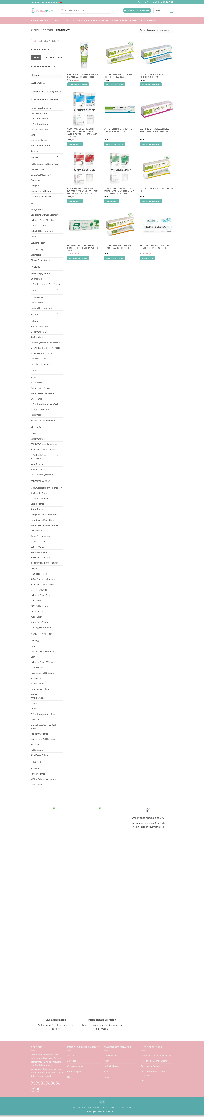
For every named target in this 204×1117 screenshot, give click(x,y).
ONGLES (35, 236)
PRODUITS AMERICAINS (37, 696)
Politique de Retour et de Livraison (153, 1073)
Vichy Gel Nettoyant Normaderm (46, 487)
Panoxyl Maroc (38, 773)
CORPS (65, 20)
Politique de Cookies (151, 1066)
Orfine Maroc (37, 530)
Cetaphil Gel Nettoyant (42, 231)
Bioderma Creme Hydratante (44, 525)
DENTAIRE (48, 30)
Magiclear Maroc (39, 573)
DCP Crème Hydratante (42, 474)
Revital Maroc (37, 337)
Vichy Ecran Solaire (40, 409)
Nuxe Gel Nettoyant (40, 364)
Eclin (33, 656)
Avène (33, 433)
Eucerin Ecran (37, 297)
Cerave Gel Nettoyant (41, 190)
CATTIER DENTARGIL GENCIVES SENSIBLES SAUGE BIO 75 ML (118, 246)
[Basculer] (57, 156)
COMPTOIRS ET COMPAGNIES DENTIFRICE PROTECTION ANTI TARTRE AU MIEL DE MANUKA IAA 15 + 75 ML (83, 133)
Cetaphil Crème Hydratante (44, 514)
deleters (34, 150)
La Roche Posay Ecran (41, 595)
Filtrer (36, 57)
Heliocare (35, 321)
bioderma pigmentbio (41, 273)
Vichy (33, 377)
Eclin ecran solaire (39, 326)
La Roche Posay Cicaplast (43, 220)
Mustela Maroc (38, 469)
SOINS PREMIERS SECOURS (44, 563)
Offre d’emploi (74, 1071)
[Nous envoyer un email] (164, 2)
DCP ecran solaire (39, 129)
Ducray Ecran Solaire (40, 388)
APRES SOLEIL (38, 611)
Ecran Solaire (91, 20)
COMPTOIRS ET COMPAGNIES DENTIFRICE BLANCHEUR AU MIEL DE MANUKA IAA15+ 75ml (119, 191)
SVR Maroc (36, 600)
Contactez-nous (149, 20)
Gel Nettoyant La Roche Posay (45, 164)
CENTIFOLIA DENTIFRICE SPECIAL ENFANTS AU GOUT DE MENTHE (82, 75)
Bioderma (35, 180)
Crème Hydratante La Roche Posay (44, 726)
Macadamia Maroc (39, 622)
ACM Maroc (36, 382)
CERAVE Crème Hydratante (44, 444)
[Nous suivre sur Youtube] (172, 2)
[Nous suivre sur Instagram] (153, 2)
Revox (33, 708)
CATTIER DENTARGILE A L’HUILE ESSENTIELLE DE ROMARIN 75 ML (155, 130)
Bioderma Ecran (38, 331)
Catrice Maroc (37, 546)
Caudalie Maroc (38, 358)
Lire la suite (75, 144)
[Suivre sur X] (159, 2)
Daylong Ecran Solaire (41, 627)
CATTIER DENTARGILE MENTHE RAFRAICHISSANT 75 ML (118, 130)
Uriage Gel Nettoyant (41, 174)
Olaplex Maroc (38, 169)
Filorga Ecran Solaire (40, 260)
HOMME (105, 20)
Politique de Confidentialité (154, 1060)
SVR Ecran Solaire (39, 552)
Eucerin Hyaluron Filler (41, 353)
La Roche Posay (38, 242)
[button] (137, 10)
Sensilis (34, 134)
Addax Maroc (37, 509)
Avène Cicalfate (38, 541)
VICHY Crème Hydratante (43, 779)
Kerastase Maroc (39, 225)
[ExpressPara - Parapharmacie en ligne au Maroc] (42, 10)
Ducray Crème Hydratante (43, 651)
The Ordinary (37, 249)
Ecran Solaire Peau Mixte (42, 584)
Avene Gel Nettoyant (41, 536)
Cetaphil (35, 185)
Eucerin (34, 314)
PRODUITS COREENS (41, 634)
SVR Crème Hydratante (42, 145)
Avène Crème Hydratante (43, 579)
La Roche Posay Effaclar (42, 662)
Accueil (34, 20)
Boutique (45, 20)
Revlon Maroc (37, 683)
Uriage (34, 646)
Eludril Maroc (37, 278)
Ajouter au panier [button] (78, 84)
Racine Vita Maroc (39, 733)
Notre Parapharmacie (41, 107)
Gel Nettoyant (37, 749)
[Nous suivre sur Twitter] (161, 2)
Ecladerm (35, 768)
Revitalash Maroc (39, 493)
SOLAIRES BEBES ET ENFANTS (45, 348)
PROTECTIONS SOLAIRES (38, 456)
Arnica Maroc (37, 667)
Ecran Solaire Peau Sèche (42, 520)
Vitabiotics (36, 678)
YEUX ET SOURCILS (40, 557)
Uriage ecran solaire (40, 689)
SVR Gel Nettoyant (40, 118)
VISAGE (54, 20)
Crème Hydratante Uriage (43, 714)
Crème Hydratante (39, 124)
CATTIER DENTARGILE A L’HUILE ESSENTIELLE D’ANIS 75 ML (118, 75)
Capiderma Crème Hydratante (45, 214)
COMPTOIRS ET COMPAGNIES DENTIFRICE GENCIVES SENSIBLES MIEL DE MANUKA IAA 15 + (82, 191)
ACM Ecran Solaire (39, 755)
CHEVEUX (76, 20)
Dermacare (36, 254)
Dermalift (35, 719)
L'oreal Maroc (37, 302)
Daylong (35, 640)
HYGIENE (35, 266)
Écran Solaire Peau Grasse (43, 449)
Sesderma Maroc (38, 438)
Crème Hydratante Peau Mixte (45, 342)
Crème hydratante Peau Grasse (45, 284)
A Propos (134, 20)
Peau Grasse (36, 784)
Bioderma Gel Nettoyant (42, 393)
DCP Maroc (36, 398)
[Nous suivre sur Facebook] (151, 2)
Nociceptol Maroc (39, 140)
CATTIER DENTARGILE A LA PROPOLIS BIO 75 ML (152, 75)
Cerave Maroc (37, 503)
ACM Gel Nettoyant (40, 498)
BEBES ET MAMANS (119, 20)
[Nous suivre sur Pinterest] (167, 2)
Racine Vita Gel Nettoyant (43, 420)
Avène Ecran (36, 616)
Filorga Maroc (37, 209)
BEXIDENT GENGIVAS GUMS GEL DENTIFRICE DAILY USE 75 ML (154, 246)
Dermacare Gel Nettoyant (43, 672)
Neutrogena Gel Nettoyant (43, 739)
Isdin (33, 202)
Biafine (34, 703)
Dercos (34, 568)
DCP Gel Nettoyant (40, 606)
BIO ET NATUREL (39, 589)
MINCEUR (36, 761)
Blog (139, 2)
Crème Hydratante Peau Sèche (45, 404)
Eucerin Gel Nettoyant (41, 308)
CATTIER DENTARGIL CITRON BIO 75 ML (156, 189)
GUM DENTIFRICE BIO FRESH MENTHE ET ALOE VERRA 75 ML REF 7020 (83, 248)
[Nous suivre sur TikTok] (156, 2)
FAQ (146, 2)
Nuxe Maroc (36, 414)
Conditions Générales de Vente (156, 1055)
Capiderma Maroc (39, 113)
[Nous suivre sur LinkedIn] (169, 2)
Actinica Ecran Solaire (41, 196)
